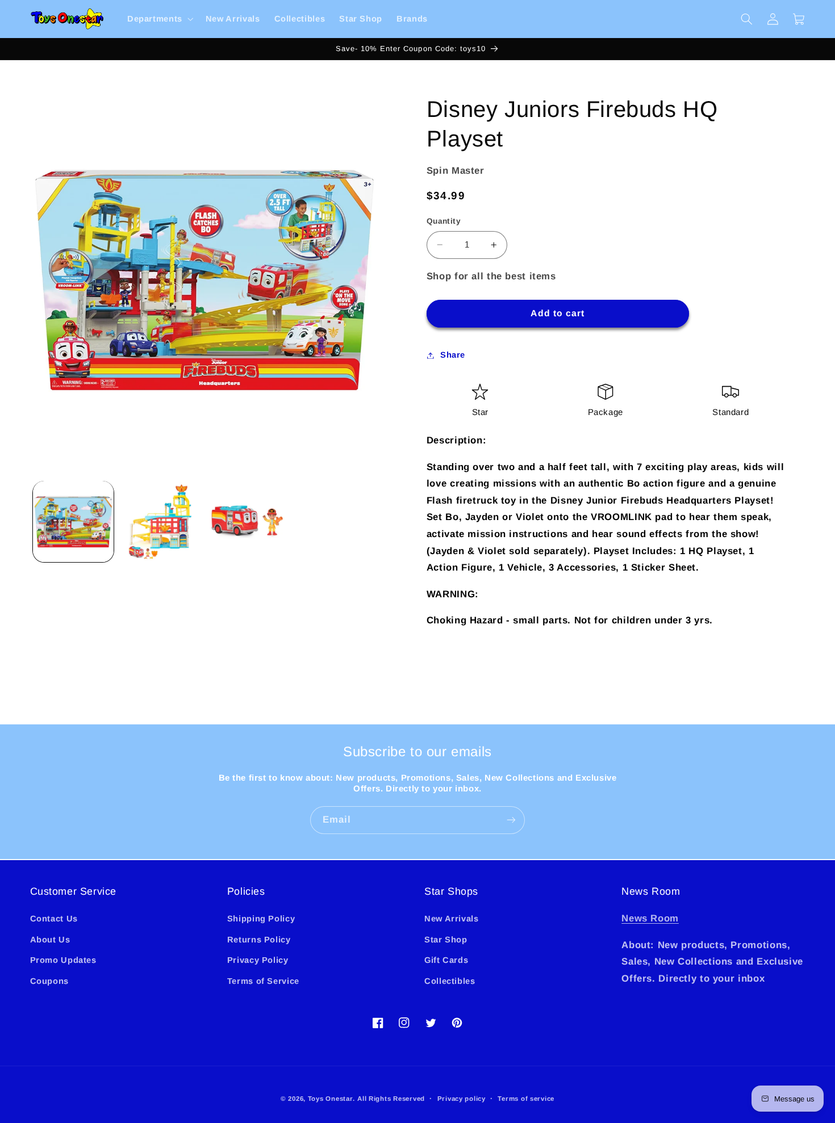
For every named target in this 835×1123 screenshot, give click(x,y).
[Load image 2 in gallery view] (160, 521)
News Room (650, 918)
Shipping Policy (261, 918)
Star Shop (445, 939)
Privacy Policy (258, 960)
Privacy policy (461, 1098)
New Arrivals (451, 918)
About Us (50, 939)
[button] (159, 19)
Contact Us (54, 918)
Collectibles (449, 981)
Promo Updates (63, 960)
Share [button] (452, 354)
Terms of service (526, 1098)
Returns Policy (259, 939)
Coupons (49, 981)
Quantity (444, 221)
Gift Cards (446, 960)
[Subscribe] (511, 820)
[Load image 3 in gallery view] (247, 521)
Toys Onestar (330, 1098)
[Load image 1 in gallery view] (73, 521)
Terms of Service (263, 981)
